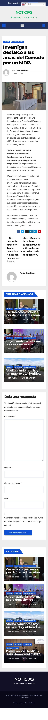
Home (15, 703)
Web (6, 499)
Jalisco (6, 41)
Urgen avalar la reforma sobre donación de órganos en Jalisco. (23, 344)
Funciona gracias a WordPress (17, 695)
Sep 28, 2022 (13, 577)
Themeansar (24, 698)
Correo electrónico (13, 483)
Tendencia (18, 338)
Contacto (32, 703)
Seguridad (18, 308)
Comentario (10, 416)
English (28, 4)
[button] (39, 25)
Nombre (8, 468)
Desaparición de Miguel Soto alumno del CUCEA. (23, 653)
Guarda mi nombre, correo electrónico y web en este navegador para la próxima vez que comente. (23, 521)
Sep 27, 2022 (13, 604)
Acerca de (23, 703)
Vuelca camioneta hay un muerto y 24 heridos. (23, 372)
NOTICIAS (24, 12)
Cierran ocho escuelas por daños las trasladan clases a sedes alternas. (23, 315)
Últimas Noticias (17, 41)
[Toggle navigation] (22, 25)
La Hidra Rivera (22, 70)
